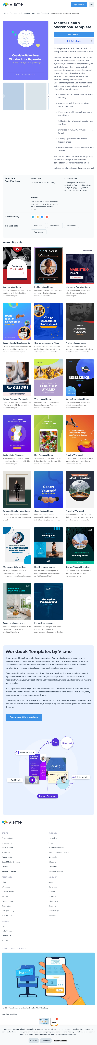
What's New (53, 901)
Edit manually (74, 34)
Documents (7, 857)
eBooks (5, 896)
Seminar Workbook (12, 287)
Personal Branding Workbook (16, 511)
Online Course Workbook (77, 399)
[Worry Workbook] (48, 377)
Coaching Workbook (43, 511)
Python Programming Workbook (43, 623)
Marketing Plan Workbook (78, 287)
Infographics (7, 843)
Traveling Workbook (75, 511)
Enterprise (52, 867)
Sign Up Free (79, 4)
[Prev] (14, 50)
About (51, 882)
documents (54, 225)
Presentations (7, 838)
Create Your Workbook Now (24, 717)
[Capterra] (45, 1019)
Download (52, 896)
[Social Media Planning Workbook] (17, 433)
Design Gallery (8, 911)
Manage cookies (60, 1040)
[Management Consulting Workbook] (17, 545)
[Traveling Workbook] (80, 489)
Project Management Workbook (75, 343)
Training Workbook (74, 455)
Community (53, 911)
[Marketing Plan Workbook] (80, 265)
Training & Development (58, 852)
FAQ (3, 926)
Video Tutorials (8, 892)
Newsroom (52, 887)
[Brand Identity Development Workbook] (17, 321)
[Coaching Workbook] (48, 489)
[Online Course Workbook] (80, 377)
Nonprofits (52, 857)
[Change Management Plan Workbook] (48, 321)
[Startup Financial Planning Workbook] (80, 545)
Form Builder (7, 848)
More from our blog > (10, 1014)
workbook (71, 225)
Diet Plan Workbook (43, 455)
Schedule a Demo (55, 871)
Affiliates (52, 915)
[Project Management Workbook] (80, 321)
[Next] (37, 50)
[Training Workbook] (80, 433)
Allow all (33, 1040)
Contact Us (6, 936)
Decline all (46, 1040)
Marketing (52, 838)
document (38, 225)
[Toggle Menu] (91, 4)
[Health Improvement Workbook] (48, 545)
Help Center (7, 931)
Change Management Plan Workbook (46, 343)
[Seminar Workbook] (17, 265)
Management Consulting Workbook (14, 567)
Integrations (7, 915)
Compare (52, 906)
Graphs (5, 867)
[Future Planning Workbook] (17, 377)
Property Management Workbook (13, 623)
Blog (4, 882)
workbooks (38, 232)
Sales (50, 843)
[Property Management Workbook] (17, 601)
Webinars (6, 887)
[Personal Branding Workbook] (17, 489)
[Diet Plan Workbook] (48, 433)
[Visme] (13, 5)
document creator (85, 168)
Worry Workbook (42, 399)
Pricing (5, 940)
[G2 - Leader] (54, 1019)
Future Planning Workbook (15, 399)
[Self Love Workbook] (48, 265)
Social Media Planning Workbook (12, 455)
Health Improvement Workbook (43, 567)
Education (52, 862)
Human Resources (56, 848)
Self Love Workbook (43, 287)
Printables (6, 852)
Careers (51, 892)
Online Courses (8, 901)
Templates (6, 906)
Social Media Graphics (11, 862)
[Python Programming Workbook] (48, 601)
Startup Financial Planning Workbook (77, 567)
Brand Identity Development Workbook (16, 343)
